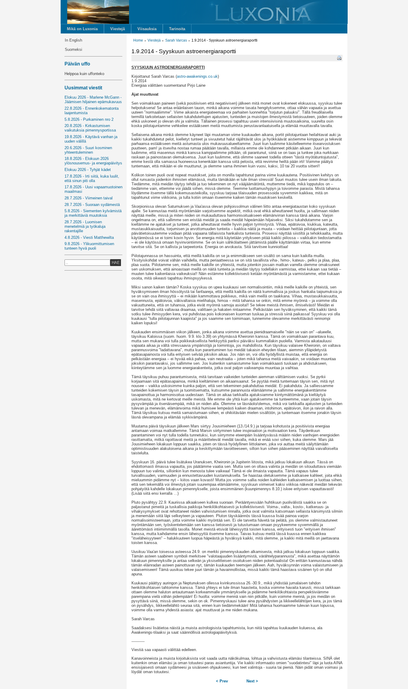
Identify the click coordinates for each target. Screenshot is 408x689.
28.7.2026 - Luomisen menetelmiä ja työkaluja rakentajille (85, 226)
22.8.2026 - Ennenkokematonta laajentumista (92, 110)
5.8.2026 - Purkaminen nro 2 (89, 119)
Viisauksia (147, 29)
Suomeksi (73, 49)
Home (138, 40)
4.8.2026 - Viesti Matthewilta (89, 237)
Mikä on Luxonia (82, 29)
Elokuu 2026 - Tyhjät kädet (88, 169)
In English (73, 40)
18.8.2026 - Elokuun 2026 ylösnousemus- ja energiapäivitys (93, 160)
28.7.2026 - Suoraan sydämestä (92, 204)
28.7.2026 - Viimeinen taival (89, 198)
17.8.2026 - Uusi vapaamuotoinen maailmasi (93, 189)
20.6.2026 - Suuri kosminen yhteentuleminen (88, 150)
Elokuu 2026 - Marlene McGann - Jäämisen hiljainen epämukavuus (93, 99)
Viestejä (117, 29)
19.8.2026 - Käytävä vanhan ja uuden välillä (91, 139)
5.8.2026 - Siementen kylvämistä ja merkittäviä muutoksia (93, 213)
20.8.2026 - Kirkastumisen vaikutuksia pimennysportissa (90, 127)
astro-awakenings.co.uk (197, 76)
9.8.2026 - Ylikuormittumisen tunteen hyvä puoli (89, 246)
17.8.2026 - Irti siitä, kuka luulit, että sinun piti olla (92, 178)
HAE (116, 262)
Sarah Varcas (176, 40)
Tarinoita (177, 29)
